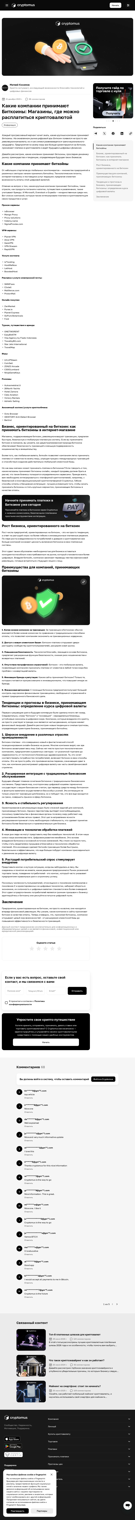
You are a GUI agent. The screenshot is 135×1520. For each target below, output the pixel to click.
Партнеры (42, 1511)
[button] (46, 600)
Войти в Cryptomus (103, 1079)
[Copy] (130, 133)
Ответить (28, 1098)
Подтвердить (18, 1511)
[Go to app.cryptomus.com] (23, 5)
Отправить (77, 991)
